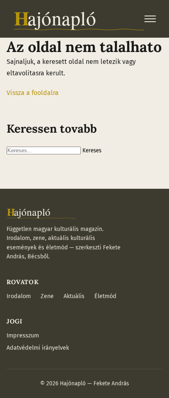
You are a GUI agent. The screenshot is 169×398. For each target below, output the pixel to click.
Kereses (91, 150)
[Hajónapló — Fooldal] (78, 19)
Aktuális (74, 296)
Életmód (105, 296)
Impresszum (23, 335)
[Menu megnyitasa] (150, 19)
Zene (47, 296)
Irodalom (19, 296)
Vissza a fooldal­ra (33, 93)
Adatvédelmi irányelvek (38, 347)
